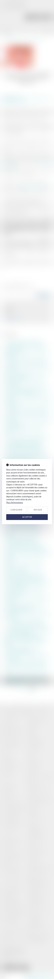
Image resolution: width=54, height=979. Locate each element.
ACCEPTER (27, 517)
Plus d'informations (14, 502)
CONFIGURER (16, 509)
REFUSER (38, 509)
